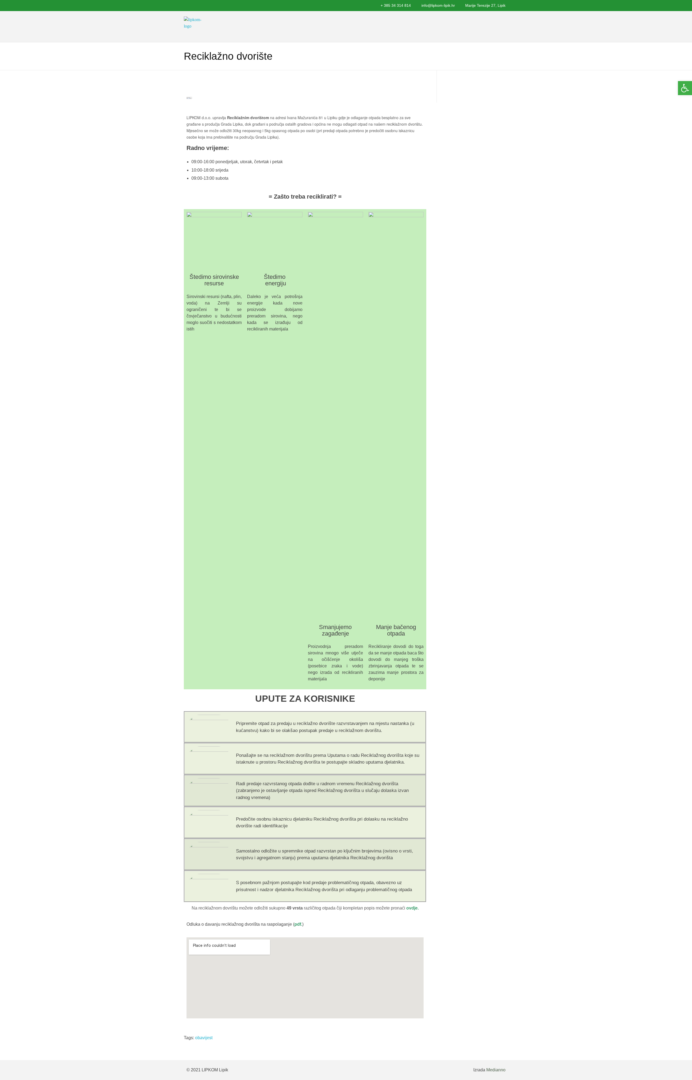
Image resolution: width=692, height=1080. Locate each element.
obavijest (203, 1037)
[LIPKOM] (194, 26)
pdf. (298, 924)
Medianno (495, 1070)
